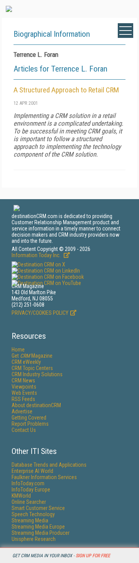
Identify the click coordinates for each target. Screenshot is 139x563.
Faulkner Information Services (44, 477)
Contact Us (24, 430)
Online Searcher (29, 502)
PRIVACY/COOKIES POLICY (40, 313)
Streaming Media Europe (38, 527)
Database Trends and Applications (49, 465)
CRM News (23, 380)
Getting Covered (29, 418)
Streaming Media (30, 520)
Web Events (24, 393)
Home (18, 349)
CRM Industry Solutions (37, 374)
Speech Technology (33, 514)
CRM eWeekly (26, 362)
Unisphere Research (34, 539)
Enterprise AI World (32, 471)
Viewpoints (24, 387)
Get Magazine (32, 356)
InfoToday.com (28, 483)
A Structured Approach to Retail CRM (66, 89)
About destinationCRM (36, 405)
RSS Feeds (23, 399)
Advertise (22, 411)
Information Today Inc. (37, 255)
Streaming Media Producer (41, 533)
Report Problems (30, 424)
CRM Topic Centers (32, 368)
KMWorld (21, 496)
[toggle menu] (125, 30)
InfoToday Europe (31, 489)
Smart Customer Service (38, 508)
